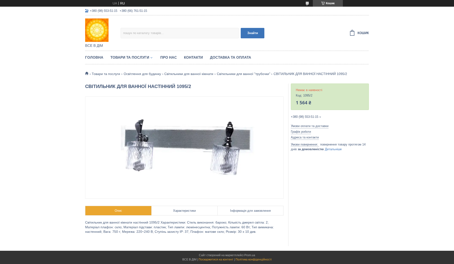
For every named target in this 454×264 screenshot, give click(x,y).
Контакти (193, 57)
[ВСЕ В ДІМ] (103, 30)
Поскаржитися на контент (216, 259)
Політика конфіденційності (254, 259)
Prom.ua (249, 255)
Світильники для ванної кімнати (188, 74)
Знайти (252, 33)
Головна (94, 57)
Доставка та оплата (230, 57)
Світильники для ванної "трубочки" (243, 74)
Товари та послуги (129, 57)
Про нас (168, 57)
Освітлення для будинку (142, 74)
